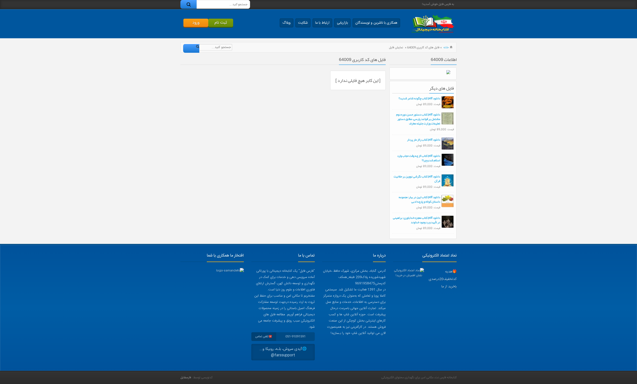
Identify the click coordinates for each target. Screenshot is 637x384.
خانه (446, 47)
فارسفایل (185, 377)
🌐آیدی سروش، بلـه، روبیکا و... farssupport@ (283, 352)
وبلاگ (286, 23)
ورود (196, 22)
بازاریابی (342, 23)
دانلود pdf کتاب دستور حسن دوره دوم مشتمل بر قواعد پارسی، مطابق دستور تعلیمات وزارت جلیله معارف (418, 119)
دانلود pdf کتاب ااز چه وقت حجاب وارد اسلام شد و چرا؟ (418, 158)
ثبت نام (220, 22)
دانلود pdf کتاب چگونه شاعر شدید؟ (419, 98)
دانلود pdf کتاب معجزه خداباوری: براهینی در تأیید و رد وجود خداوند (416, 220)
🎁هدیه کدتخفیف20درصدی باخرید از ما (443, 279)
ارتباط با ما (322, 23)
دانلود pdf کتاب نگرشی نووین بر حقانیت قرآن (417, 178)
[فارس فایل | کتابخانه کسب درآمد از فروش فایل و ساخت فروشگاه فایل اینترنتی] (432, 24)
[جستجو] (188, 4)
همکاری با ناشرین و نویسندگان (376, 23)
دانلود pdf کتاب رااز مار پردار (423, 139)
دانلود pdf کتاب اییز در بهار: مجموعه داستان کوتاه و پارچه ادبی (419, 199)
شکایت (303, 23)
